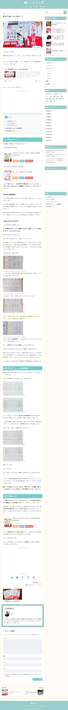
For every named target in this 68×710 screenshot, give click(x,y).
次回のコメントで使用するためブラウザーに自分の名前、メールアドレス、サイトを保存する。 (23, 675)
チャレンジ (25, 6)
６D (54, 101)
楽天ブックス (29, 161)
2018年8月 (48, 113)
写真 (31, 6)
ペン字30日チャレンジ (11, 121)
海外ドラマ (61, 98)
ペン (47, 96)
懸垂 (49, 73)
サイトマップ (25, 706)
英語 (49, 78)
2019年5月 (48, 111)
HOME (35, 703)
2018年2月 (48, 122)
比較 (53, 98)
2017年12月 (49, 128)
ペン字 (40, 582)
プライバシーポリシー (34, 706)
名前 (4, 656)
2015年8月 (48, 140)
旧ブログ (50, 65)
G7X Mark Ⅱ (56, 93)
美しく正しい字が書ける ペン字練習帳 (22, 171)
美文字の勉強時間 (11, 123)
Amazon (16, 161)
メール (5, 662)
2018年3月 (48, 119)
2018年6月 (48, 116)
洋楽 (57, 98)
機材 (50, 98)
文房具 (61, 96)
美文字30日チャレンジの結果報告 (14, 128)
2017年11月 (49, 131)
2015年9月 (48, 137)
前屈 (54, 96)
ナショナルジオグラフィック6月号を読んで (55, 158)
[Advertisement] (22, 102)
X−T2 (61, 93)
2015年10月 (49, 134)
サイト (4, 668)
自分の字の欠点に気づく (12, 125)
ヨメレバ (18, 156)
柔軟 (49, 76)
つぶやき (36, 6)
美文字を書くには (10, 130)
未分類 (48, 84)
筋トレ (47, 101)
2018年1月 (48, 125)
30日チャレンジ (33, 585)
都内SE (53, 156)
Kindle (22, 161)
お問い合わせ (42, 6)
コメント (5, 638)
